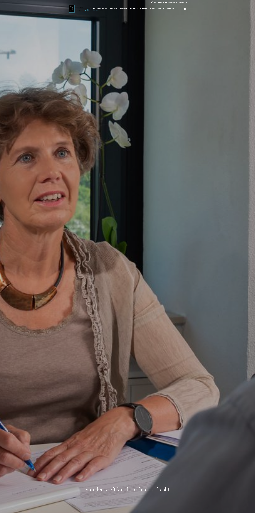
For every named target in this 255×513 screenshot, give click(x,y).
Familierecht (102, 9)
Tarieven (143, 9)
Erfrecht (113, 9)
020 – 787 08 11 (158, 2)
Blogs (152, 9)
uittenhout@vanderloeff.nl (177, 2)
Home (92, 9)
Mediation (133, 9)
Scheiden (123, 9)
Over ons (160, 9)
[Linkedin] (185, 8)
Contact (170, 9)
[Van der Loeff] (83, 8)
